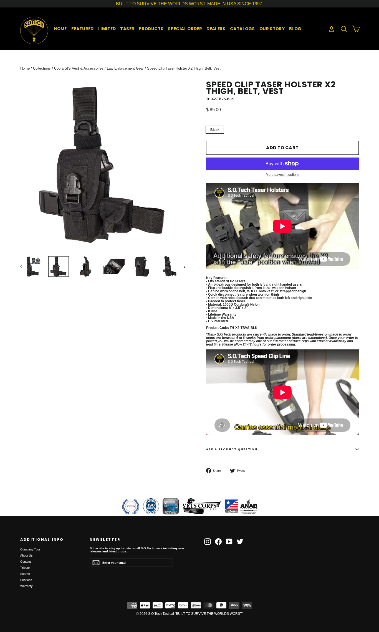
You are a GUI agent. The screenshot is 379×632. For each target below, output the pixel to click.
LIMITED (107, 29)
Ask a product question (231, 449)
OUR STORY (272, 29)
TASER (127, 29)
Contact (25, 561)
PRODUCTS (151, 29)
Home (25, 68)
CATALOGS (242, 29)
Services (26, 580)
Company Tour (30, 549)
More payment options (282, 174)
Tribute (25, 567)
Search (25, 573)
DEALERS (216, 29)
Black (214, 130)
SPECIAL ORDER (185, 29)
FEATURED (82, 29)
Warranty (26, 586)
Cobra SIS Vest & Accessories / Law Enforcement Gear (99, 68)
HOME (60, 29)
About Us (26, 555)
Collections (42, 68)
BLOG (295, 29)
